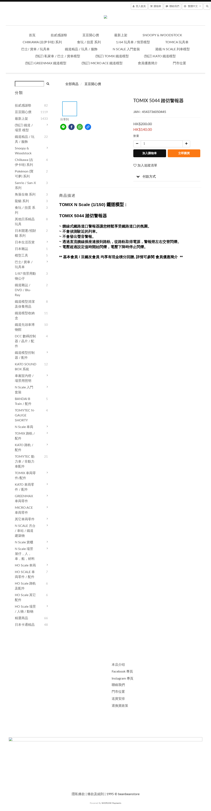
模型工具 (21, 255)
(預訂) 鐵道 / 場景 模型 (24, 128)
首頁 (32, 35)
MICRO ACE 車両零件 (24, 510)
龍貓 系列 (22, 201)
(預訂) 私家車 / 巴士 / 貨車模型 (57, 56)
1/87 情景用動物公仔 (25, 276)
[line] (63, 127)
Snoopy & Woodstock (162, 35)
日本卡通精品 (25, 624)
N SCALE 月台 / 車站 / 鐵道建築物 (25, 530)
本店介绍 (118, 664)
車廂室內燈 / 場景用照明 (24, 378)
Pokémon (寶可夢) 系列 (24, 174)
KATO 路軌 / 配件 (24, 447)
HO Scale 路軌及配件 (25, 586)
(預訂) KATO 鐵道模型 (160, 56)
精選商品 (21, 618)
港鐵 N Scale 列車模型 (172, 49)
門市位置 (179, 63)
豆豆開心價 (90, 35)
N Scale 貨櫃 (24, 542)
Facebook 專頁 (122, 671)
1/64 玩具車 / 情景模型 (133, 42)
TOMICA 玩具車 (177, 42)
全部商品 (72, 84)
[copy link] (88, 127)
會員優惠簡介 (148, 63)
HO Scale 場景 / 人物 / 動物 (25, 609)
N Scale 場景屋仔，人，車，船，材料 (25, 553)
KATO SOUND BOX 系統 (25, 367)
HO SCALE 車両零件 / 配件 (25, 574)
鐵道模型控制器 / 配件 (25, 355)
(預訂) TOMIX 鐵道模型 (112, 56)
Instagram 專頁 (122, 678)
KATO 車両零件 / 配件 (24, 487)
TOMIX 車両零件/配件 (25, 475)
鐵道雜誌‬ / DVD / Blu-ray (23, 290)
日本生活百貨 (25, 242)
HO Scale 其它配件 (25, 597)
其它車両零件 (25, 519)
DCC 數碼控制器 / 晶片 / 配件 (25, 341)
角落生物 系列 (25, 194)
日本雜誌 (21, 249)
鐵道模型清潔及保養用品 (25, 304)
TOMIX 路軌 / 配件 (25, 436)
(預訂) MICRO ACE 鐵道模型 (102, 63)
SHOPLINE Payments (111, 803)
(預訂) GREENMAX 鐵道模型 (45, 63)
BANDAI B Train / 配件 (23, 401)
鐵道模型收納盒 (25, 316)
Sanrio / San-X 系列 (25, 185)
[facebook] (71, 127)
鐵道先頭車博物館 (25, 327)
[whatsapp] (80, 127)
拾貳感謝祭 (59, 35)
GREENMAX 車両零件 (24, 499)
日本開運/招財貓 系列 (25, 233)
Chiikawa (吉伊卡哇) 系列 (42, 42)
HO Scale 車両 (25, 565)
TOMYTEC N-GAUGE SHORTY (25, 415)
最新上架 (120, 35)
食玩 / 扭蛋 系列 (89, 42)
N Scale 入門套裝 (126, 49)
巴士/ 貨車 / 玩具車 (35, 49)
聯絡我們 (118, 685)
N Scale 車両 (24, 427)
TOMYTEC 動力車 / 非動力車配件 (24, 461)
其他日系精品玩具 (25, 222)
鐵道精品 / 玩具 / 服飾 (81, 49)
